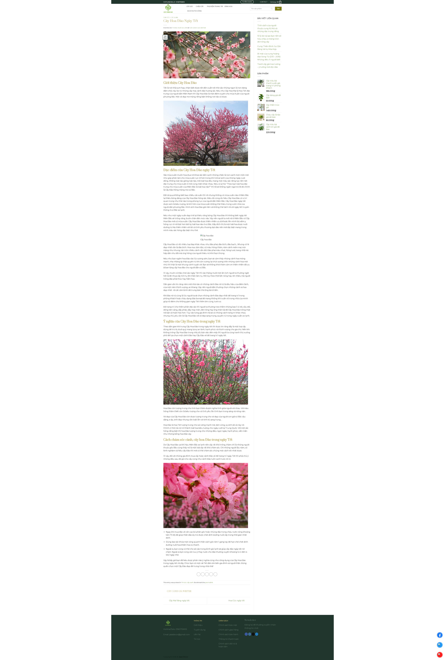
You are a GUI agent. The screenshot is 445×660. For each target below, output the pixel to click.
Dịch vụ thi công (194, 11)
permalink (209, 582)
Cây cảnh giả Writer (198, 28)
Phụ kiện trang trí (215, 6)
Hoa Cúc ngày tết (236, 601)
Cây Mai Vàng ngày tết (179, 601)
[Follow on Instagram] (249, 634)
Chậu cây (199, 6)
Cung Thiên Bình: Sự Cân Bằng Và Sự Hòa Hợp (269, 47)
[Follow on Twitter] (256, 634)
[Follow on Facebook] (246, 634)
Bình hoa (228, 6)
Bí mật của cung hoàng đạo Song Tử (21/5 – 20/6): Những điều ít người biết (269, 57)
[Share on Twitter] (203, 574)
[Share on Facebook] (198, 574)
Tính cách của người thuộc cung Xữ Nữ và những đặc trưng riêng (268, 28)
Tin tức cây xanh (170, 17)
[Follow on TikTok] (253, 634)
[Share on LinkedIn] (215, 574)
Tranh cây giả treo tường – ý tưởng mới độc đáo (268, 65)
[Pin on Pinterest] (211, 574)
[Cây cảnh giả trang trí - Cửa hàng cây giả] (173, 8)
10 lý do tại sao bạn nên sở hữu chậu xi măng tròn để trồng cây (269, 39)
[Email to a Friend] (207, 574)
